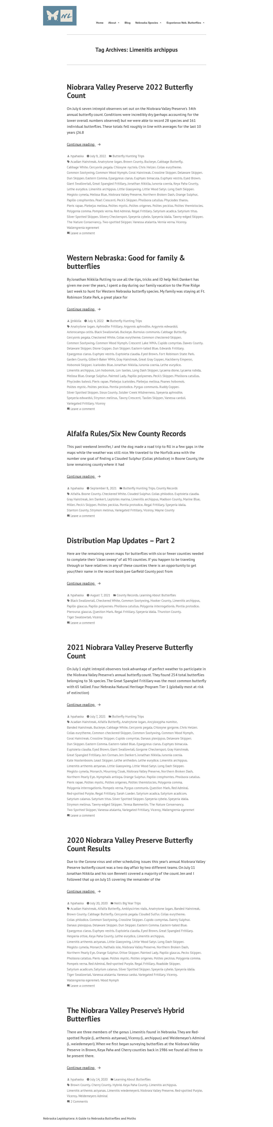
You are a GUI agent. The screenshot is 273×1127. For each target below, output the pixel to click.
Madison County (171, 499)
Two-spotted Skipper (116, 222)
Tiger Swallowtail (79, 617)
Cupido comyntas (169, 343)
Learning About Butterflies (157, 595)
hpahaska (77, 156)
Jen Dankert (97, 499)
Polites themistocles (189, 205)
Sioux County (108, 392)
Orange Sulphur (186, 194)
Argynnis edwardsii (164, 326)
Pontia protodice (121, 387)
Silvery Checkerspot (113, 216)
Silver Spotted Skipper (82, 216)
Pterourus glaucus (79, 612)
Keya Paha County (185, 183)
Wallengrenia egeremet (83, 227)
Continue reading (89, 144)
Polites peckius (162, 205)
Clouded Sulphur (138, 494)
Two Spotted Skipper (81, 810)
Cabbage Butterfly (169, 161)
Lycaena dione (169, 370)
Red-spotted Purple (80, 793)
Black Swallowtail (107, 332)
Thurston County (169, 612)
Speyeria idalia (161, 216)
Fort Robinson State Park (176, 354)
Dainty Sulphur (179, 920)
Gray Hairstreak (126, 359)
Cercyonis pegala (100, 167)
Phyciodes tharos (176, 200)
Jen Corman (110, 755)
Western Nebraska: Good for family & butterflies (126, 262)
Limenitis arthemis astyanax (86, 766)
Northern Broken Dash (158, 194)
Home (99, 22)
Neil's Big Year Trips (127, 903)
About (112, 22)
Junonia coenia (162, 183)
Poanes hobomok (172, 381)
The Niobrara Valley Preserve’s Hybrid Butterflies (125, 1014)
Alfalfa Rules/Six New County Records (126, 433)
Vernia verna (166, 222)
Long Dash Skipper (181, 189)
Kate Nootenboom (79, 760)
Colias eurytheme (169, 167)
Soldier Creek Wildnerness (137, 392)
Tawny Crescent (130, 398)
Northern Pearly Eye (81, 777)
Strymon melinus (105, 398)
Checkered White (103, 337)
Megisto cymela (77, 194)
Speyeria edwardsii (79, 398)
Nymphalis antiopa (109, 777)
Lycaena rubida (190, 370)
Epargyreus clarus (120, 178)
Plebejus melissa (95, 205)
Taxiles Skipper (152, 398)
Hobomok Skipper (79, 365)
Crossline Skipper (164, 172)
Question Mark (103, 612)
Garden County (77, 359)
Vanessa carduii (175, 398)
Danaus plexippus (153, 738)
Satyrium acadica (164, 211)
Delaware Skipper (190, 172)
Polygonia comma (79, 211)
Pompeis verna (102, 211)
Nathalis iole (112, 947)
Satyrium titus (187, 211)
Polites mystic (118, 205)
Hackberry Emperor (178, 359)
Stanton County (78, 510)
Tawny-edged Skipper (188, 216)
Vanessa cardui (127, 974)
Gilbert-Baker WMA (102, 359)
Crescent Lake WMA (142, 343)
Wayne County (164, 510)
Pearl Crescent (105, 200)
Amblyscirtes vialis (134, 908)
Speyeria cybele (139, 216)
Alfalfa (75, 494)
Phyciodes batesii (79, 381)
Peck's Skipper (127, 200)
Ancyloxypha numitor (162, 722)
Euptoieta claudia (127, 354)
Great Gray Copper (151, 359)
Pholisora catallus (187, 777)
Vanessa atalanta (144, 222)
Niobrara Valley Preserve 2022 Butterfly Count (130, 91)
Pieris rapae (75, 205)
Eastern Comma (96, 178)
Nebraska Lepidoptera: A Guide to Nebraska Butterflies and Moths (89, 1118)
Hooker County (160, 600)
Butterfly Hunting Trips (128, 156)
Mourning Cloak (114, 771)
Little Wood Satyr (154, 189)
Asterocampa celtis (80, 332)
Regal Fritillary (142, 211)
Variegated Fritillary (80, 403)
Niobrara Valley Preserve (125, 194)
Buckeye (150, 161)
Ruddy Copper (168, 387)
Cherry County (101, 1085)
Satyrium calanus (78, 799)
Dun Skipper (75, 178)
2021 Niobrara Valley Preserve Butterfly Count (130, 651)
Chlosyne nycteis (125, 167)
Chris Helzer (147, 167)
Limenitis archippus (102, 189)
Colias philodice (162, 494)
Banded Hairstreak (79, 727)
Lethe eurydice (77, 189)
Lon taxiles (123, 370)
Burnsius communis (146, 332)
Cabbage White (77, 167)
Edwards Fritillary (171, 348)
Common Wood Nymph (111, 172)
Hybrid (117, 1085)
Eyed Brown (191, 178)
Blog (128, 22)
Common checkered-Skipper (161, 337)
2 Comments (79, 1101)
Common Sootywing (80, 172)
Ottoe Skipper (129, 952)
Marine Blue (191, 499)
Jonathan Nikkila (139, 183)
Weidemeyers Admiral (93, 1096)
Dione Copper (102, 348)
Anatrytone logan (110, 161)
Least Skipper (103, 760)
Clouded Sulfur (149, 914)
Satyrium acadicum (173, 793)
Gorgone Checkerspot (151, 749)
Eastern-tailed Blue (144, 348)
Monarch (96, 771)
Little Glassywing (129, 189)
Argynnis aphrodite (137, 326)
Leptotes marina (118, 499)
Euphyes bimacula (146, 178)
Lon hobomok (104, 370)
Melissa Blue (98, 194)
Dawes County (192, 343)
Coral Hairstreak (140, 172)
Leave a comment (83, 233)
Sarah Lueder (126, 793)
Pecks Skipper (191, 952)
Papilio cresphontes (80, 200)
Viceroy (181, 222)
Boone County (91, 494)
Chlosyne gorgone (166, 727)
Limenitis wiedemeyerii (123, 1090)
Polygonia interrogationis (157, 606)
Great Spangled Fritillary (109, 183)
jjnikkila (76, 321)
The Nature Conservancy (84, 222)
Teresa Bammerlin (135, 804)
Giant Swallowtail (79, 183)
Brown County (133, 161)
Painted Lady (117, 376)
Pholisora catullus (150, 200)
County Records (167, 488)
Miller (71, 505)
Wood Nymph (109, 980)
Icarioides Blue (103, 365)
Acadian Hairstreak (83, 161)
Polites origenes (140, 205)
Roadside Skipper (168, 963)
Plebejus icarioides (122, 381)
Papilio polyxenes (140, 376)
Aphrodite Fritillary (109, 326)
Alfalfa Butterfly (109, 722)
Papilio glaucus (77, 606)
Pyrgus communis (146, 387)
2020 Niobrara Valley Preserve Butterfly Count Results (130, 844)
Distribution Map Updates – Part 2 (121, 540)
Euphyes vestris (171, 178)
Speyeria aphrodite (169, 392)
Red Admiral (122, 211)
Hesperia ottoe (77, 936)
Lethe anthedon (125, 760)
